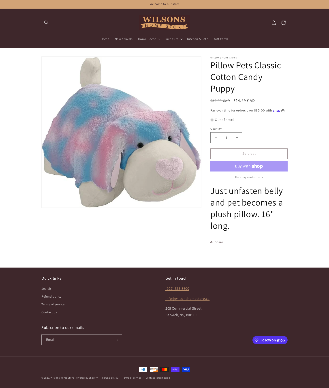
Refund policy (51, 296)
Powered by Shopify (86, 377)
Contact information (158, 377)
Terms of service (53, 304)
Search (46, 288)
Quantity (216, 129)
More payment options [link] (249, 177)
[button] (46, 23)
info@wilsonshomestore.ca (187, 298)
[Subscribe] (117, 340)
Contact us (49, 312)
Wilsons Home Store (62, 377)
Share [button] (219, 242)
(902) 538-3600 (177, 288)
